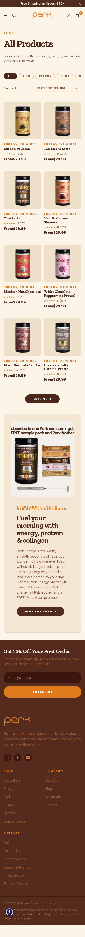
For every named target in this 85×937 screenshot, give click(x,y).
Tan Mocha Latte (57, 149)
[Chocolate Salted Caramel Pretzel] (62, 337)
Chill (65, 76)
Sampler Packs (14, 821)
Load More (42, 398)
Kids (26, 76)
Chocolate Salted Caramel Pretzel (57, 367)
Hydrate (10, 813)
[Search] (14, 15)
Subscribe (42, 692)
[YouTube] (28, 757)
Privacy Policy (14, 875)
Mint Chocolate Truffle (22, 365)
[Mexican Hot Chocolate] (22, 263)
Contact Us (12, 851)
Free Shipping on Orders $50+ (43, 3)
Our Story (52, 780)
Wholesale (53, 797)
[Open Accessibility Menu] (9, 912)
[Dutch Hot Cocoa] (22, 120)
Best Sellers (12, 780)
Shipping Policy (15, 859)
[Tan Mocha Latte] (62, 120)
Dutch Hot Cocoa (17, 149)
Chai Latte (12, 218)
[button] (77, 15)
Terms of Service (16, 884)
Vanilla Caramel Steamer (57, 220)
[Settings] (68, 15)
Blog (48, 789)
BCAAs (8, 805)
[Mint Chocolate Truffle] (22, 337)
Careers (51, 805)
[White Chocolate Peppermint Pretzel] (62, 263)
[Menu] (5, 15)
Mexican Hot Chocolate (22, 292)
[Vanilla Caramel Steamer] (62, 190)
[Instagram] (7, 757)
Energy (45, 76)
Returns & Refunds (17, 867)
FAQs (7, 843)
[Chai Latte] (22, 190)
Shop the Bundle (40, 611)
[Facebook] (17, 757)
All (10, 76)
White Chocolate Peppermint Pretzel (59, 294)
